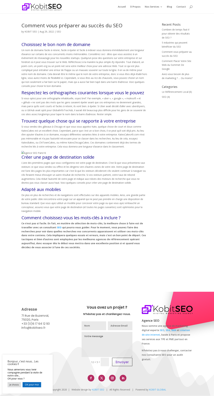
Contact (181, 7)
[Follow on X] (101, 378)
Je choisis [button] (14, 384)
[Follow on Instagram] (112, 378)
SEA (168, 330)
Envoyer (122, 362)
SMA (173, 330)
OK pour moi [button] (32, 384)
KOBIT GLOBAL (157, 389)
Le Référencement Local (175, 91)
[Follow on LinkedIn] (123, 378)
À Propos (135, 7)
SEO (59, 31)
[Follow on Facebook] (91, 378)
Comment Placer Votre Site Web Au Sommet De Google (176, 65)
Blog (169, 7)
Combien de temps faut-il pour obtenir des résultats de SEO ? (176, 33)
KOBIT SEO (31, 31)
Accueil (122, 7)
